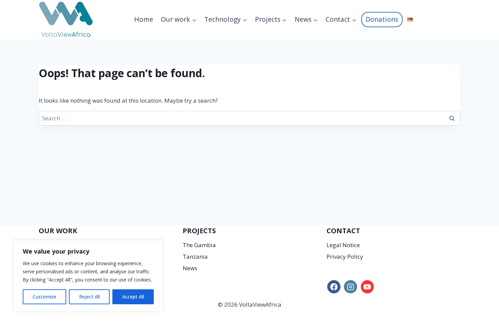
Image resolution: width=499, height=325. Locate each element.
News (190, 268)
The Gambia (199, 245)
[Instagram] (350, 286)
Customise (44, 296)
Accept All (133, 296)
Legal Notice (343, 245)
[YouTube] (367, 286)
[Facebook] (334, 286)
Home (143, 19)
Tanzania (195, 256)
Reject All (89, 296)
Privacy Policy (345, 256)
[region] (88, 275)
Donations (382, 19)
